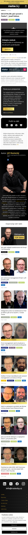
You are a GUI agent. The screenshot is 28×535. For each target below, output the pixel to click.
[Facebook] (17, 483)
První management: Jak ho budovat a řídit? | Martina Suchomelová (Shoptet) (13, 344)
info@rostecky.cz (14, 488)
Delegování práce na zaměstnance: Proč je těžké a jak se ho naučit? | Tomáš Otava (13, 312)
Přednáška (4, 252)
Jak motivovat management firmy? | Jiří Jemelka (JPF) (13, 279)
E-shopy (9, 10)
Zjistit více (15, 521)
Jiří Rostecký (5, 54)
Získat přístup (9, 109)
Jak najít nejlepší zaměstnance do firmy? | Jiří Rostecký (14, 248)
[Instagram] (23, 483)
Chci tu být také (7, 72)
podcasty (4, 203)
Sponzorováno (13, 282)
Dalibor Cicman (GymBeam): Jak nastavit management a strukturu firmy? (14, 377)
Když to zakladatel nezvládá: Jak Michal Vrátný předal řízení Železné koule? (13, 407)
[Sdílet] (16, 125)
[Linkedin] (7, 125)
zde (18, 144)
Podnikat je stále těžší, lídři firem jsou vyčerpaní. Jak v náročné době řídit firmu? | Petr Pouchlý (13, 469)
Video (17, 19)
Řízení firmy (4, 282)
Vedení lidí (11, 19)
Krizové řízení (5, 473)
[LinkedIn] (4, 483)
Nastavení (14, 528)
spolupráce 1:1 (6, 214)
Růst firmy (4, 19)
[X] (12, 125)
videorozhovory (20, 201)
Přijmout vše (14, 525)
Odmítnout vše (14, 532)
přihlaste (10, 112)
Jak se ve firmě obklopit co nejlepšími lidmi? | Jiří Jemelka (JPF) (13, 437)
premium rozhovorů (11, 57)
